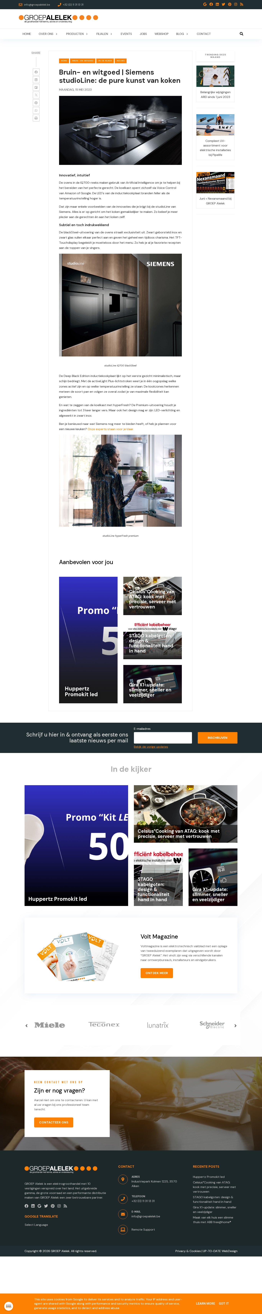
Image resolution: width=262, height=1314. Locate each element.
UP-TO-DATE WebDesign (220, 1251)
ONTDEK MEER (157, 973)
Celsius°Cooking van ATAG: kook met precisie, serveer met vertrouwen (214, 1187)
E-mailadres (142, 729)
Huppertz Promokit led (209, 1177)
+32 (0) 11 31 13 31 (143, 1201)
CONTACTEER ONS (53, 1122)
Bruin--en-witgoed (82, 60)
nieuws (120, 60)
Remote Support (143, 1230)
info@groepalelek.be (146, 1216)
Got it (224, 1303)
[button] (26, 1025)
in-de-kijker (105, 60)
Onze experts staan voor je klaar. (111, 429)
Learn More (205, 1303)
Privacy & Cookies (188, 1251)
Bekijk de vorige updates (151, 747)
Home (64, 60)
